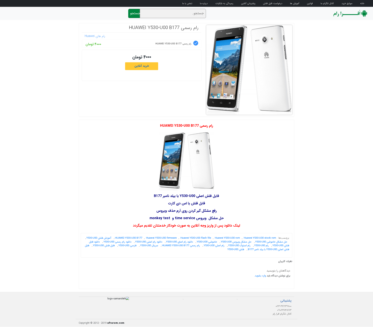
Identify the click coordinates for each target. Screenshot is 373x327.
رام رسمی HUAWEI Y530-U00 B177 (164, 28)
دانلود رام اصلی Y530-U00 (148, 242)
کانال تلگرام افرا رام (282, 314)
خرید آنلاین (141, 65)
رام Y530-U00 (261, 245)
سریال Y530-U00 (149, 245)
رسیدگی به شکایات (224, 3)
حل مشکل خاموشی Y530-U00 (271, 242)
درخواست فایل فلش (272, 3)
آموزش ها (294, 3)
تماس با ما (187, 3)
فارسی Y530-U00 (127, 245)
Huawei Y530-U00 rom (227, 238)
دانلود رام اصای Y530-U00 (179, 242)
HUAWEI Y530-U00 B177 (128, 238)
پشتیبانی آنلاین (248, 3)
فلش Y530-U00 (235, 249)
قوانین (310, 3)
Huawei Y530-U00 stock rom (260, 238)
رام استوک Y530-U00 (239, 245)
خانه (362, 3)
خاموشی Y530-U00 (207, 242)
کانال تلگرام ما (327, 3)
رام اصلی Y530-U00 (214, 245)
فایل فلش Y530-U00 (104, 245)
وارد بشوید (260, 276)
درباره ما (204, 3)
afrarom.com (115, 323)
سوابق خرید (347, 3)
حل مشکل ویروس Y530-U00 (236, 242)
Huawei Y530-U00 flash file (195, 238)
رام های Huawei (95, 36)
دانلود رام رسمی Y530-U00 (117, 242)
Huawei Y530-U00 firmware (161, 238)
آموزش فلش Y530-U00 (98, 238)
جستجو (135, 13)
